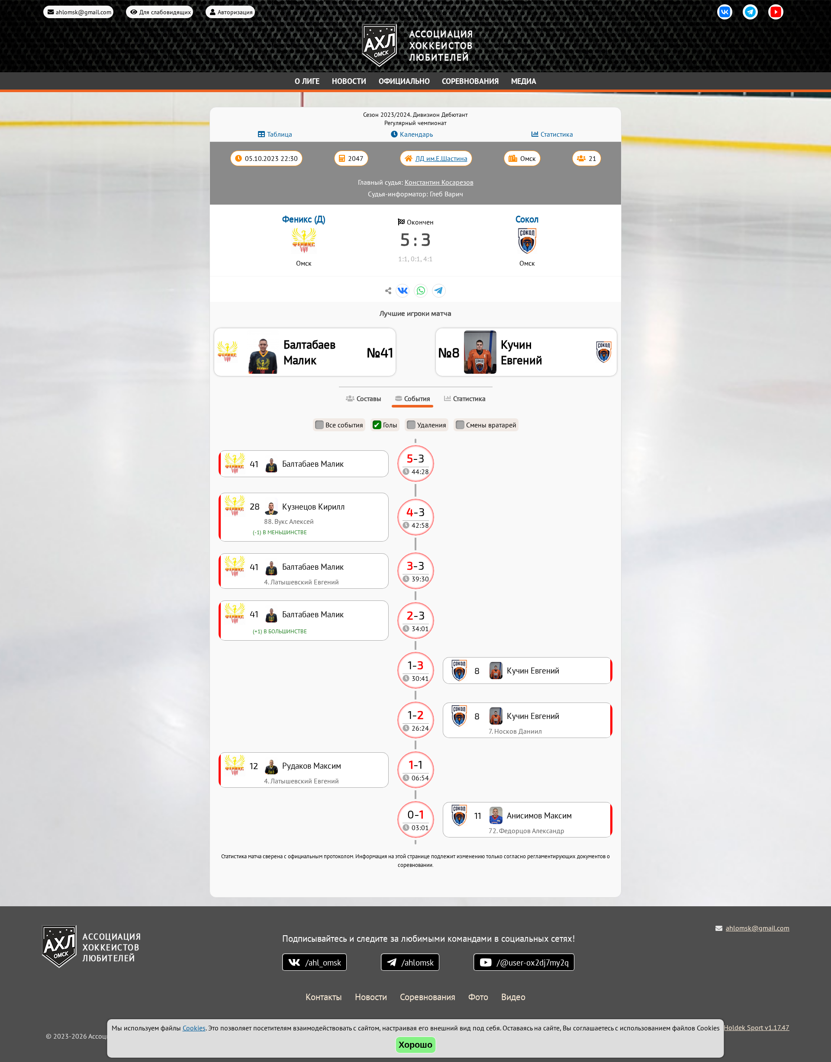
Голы (390, 424)
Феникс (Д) (303, 219)
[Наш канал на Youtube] (775, 11)
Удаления (431, 424)
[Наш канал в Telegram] (750, 11)
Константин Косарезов (439, 182)
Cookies (194, 1027)
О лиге (307, 81)
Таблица (279, 134)
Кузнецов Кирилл (313, 506)
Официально (404, 81)
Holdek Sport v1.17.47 (756, 1027)
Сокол (527, 219)
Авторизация (235, 12)
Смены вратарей (491, 424)
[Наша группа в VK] (724, 11)
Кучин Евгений (521, 352)
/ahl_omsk (323, 962)
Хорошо (415, 1044)
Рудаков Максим (311, 765)
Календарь (416, 134)
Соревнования (470, 81)
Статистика (557, 134)
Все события (344, 424)
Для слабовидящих (165, 12)
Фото (478, 997)
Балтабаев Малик (309, 352)
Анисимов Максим (539, 815)
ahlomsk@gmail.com (83, 12)
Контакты (324, 997)
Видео (513, 997)
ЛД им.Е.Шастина (441, 158)
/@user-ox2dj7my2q (533, 962)
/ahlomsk (418, 962)
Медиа (523, 81)
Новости (349, 81)
